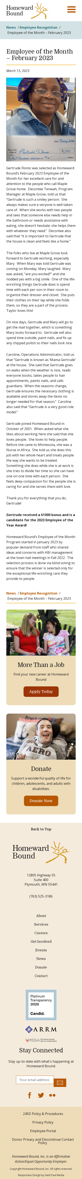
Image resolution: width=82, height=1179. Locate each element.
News (11, 27)
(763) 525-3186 (41, 896)
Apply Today (41, 692)
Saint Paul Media (54, 1175)
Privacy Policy (42, 1122)
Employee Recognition (38, 27)
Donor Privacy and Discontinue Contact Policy (43, 1141)
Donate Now (41, 801)
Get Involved (41, 942)
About (41, 916)
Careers (41, 933)
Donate (41, 967)
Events (41, 950)
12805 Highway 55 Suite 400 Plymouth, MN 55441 (41, 880)
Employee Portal (43, 1131)
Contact (41, 976)
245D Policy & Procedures (43, 1113)
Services (41, 924)
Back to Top (41, 829)
